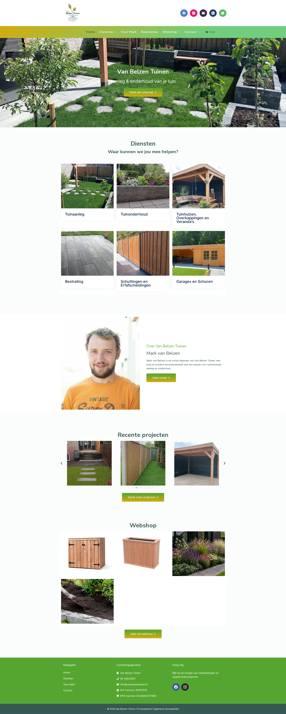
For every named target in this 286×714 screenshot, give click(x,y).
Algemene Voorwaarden (166, 708)
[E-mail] (203, 13)
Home (90, 32)
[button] (61, 463)
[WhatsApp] (222, 13)
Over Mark (129, 32)
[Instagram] (193, 13)
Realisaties (149, 32)
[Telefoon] (213, 13)
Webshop (170, 32)
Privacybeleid (144, 708)
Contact (191, 32)
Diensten (106, 32)
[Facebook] (184, 13)
